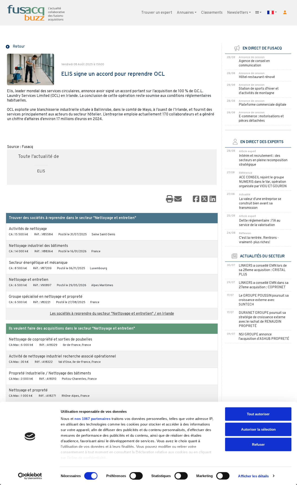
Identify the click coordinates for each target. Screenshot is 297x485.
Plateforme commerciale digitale (262, 105)
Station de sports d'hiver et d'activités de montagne (259, 91)
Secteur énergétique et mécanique (38, 263)
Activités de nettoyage (28, 229)
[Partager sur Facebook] (196, 199)
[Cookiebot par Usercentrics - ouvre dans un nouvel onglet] (30, 475)
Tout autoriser (258, 414)
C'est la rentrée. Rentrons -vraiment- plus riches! (259, 240)
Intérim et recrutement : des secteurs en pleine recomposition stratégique (263, 160)
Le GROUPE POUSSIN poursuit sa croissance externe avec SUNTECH (264, 300)
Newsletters (237, 12)
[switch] (136, 475)
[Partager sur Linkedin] (213, 199)
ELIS (41, 171)
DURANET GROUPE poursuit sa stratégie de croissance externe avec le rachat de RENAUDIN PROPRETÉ (262, 319)
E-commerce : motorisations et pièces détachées (261, 118)
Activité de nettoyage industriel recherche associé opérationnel (62, 356)
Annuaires (185, 12)
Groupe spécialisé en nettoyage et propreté (45, 297)
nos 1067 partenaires (92, 419)
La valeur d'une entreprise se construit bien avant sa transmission (260, 203)
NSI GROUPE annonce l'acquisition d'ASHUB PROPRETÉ (264, 336)
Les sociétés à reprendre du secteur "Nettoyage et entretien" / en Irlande (112, 313)
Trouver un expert (156, 12)
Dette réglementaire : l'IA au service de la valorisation (259, 223)
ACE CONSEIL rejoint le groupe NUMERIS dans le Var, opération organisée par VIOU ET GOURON (263, 182)
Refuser (258, 444)
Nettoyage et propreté (28, 390)
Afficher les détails (253, 476)
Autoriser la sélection (258, 429)
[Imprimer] (169, 199)
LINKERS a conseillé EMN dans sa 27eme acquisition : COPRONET (263, 285)
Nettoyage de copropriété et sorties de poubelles (50, 339)
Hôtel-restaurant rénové (257, 77)
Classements (212, 12)
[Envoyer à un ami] (178, 199)
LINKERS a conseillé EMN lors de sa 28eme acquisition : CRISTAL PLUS (263, 270)
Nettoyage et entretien (28, 280)
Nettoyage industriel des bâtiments (38, 246)
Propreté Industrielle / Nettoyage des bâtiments (50, 373)
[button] (285, 12)
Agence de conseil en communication (254, 63)
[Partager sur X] (204, 199)
